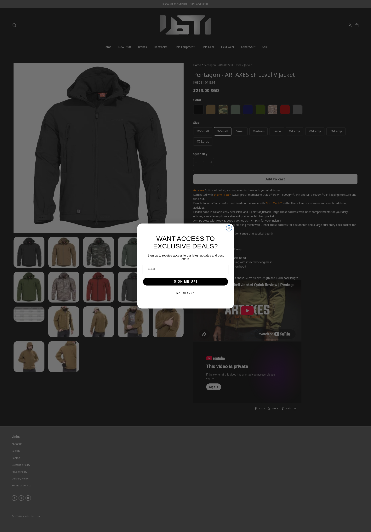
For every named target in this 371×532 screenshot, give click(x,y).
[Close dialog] (229, 228)
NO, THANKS (185, 293)
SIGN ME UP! (185, 281)
